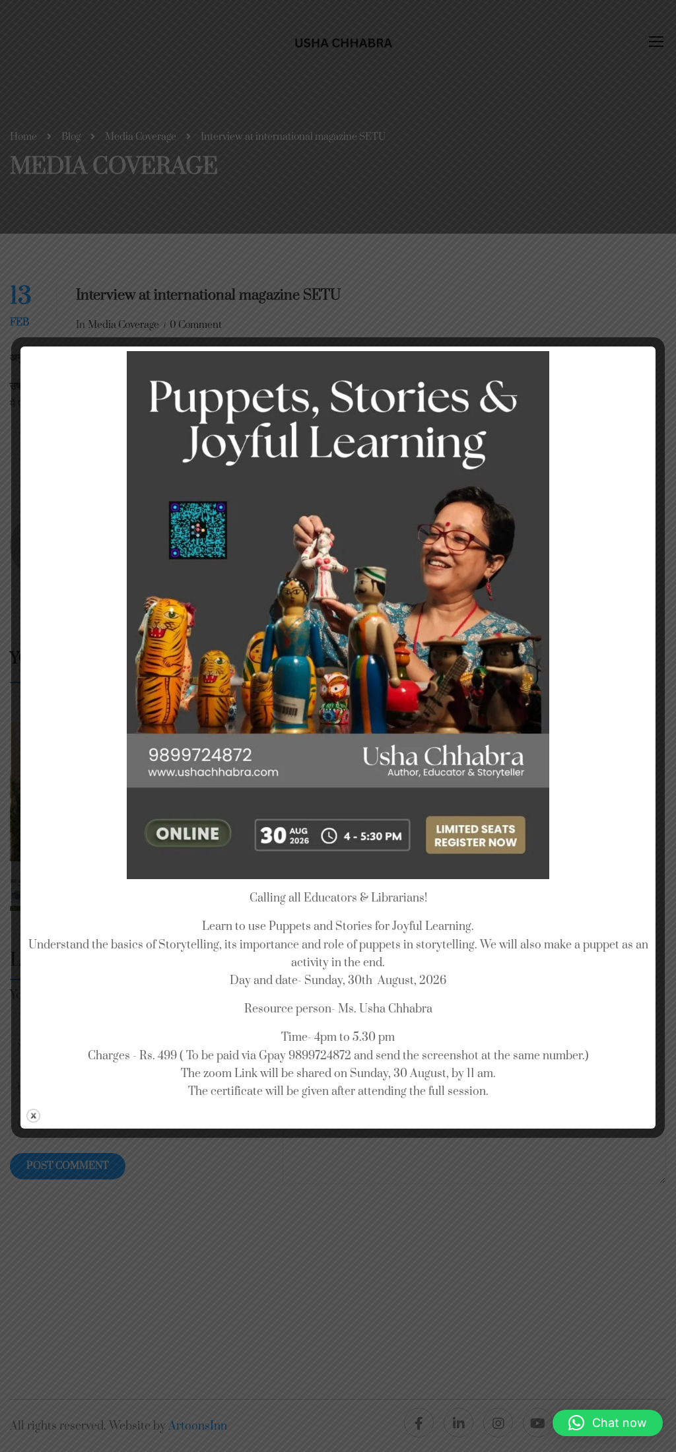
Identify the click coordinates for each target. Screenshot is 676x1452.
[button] (608, 1423)
